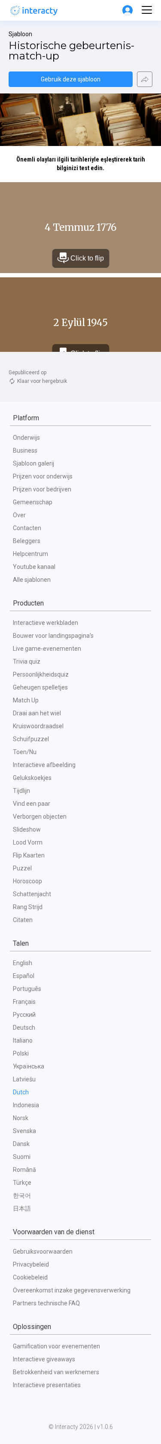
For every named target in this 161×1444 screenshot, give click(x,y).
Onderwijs (26, 437)
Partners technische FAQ (46, 1303)
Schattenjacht (32, 894)
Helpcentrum (30, 553)
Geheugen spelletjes (40, 687)
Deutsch (24, 1027)
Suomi (21, 1156)
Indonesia (26, 1105)
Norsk (20, 1118)
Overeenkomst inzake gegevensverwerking (72, 1290)
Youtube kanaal (34, 566)
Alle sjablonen (32, 579)
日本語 (22, 1208)
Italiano (23, 1040)
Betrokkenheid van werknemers (56, 1372)
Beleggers (26, 540)
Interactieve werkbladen (45, 622)
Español (23, 975)
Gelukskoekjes (32, 777)
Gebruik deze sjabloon (70, 79)
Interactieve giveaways (44, 1359)
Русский (24, 1014)
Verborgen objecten (40, 816)
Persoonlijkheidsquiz (41, 674)
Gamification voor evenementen (56, 1346)
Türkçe (22, 1182)
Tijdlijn (21, 790)
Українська (28, 1066)
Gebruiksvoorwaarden (43, 1251)
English (22, 963)
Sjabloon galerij (33, 463)
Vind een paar (31, 803)
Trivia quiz (26, 661)
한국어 (22, 1195)
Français (24, 1001)
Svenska (24, 1130)
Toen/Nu (24, 751)
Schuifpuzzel (31, 739)
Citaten (23, 919)
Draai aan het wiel (37, 713)
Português (27, 988)
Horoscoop (27, 881)
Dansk (21, 1143)
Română (24, 1169)
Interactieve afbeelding (44, 764)
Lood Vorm (28, 842)
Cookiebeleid (30, 1277)
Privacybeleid (31, 1264)
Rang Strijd (28, 907)
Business (25, 450)
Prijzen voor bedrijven (42, 489)
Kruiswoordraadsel (38, 726)
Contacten (27, 528)
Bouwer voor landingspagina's (53, 635)
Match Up (26, 700)
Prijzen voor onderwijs (43, 476)
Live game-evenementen (47, 648)
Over (19, 515)
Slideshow (27, 829)
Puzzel (22, 868)
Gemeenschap (32, 502)
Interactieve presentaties (47, 1385)
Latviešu (24, 1079)
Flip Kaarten (29, 855)
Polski (21, 1053)
